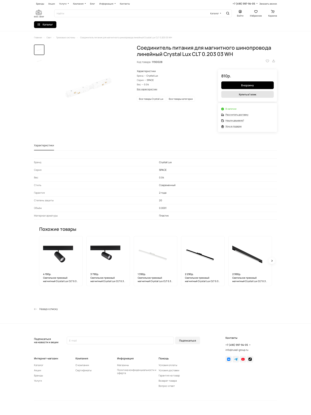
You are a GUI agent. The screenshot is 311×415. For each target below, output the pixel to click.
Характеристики (44, 145)
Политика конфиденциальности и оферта (136, 371)
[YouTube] (243, 359)
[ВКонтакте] (228, 359)
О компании (82, 365)
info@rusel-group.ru (236, 350)
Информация (125, 358)
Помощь (164, 358)
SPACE (163, 170)
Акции (37, 370)
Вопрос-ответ (167, 386)
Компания (81, 358)
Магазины (123, 365)
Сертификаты (83, 370)
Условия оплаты (168, 365)
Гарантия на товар (169, 375)
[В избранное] (267, 61)
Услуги (38, 380)
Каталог (38, 365)
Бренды (38, 375)
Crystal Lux (165, 162)
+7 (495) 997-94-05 (244, 3)
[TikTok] (250, 359)
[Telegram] (236, 359)
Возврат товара (168, 380)
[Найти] (228, 13)
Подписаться (187, 340)
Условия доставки (169, 370)
